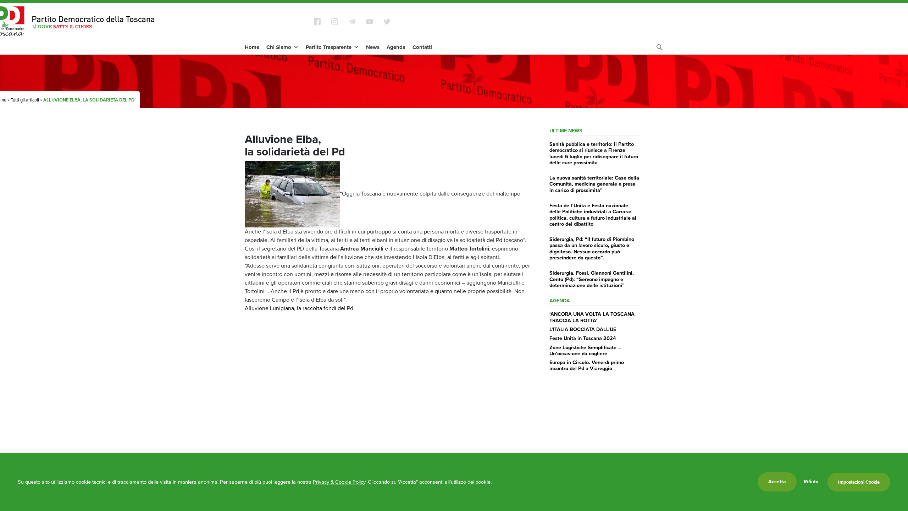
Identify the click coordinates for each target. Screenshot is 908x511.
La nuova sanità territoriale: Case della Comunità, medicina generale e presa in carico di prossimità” (594, 184)
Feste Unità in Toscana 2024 (582, 338)
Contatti (422, 47)
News (373, 47)
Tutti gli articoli (25, 100)
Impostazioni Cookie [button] (859, 482)
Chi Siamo (278, 47)
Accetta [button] (777, 481)
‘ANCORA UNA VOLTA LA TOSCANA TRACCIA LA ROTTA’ (592, 317)
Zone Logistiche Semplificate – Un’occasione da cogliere (585, 350)
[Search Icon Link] (659, 49)
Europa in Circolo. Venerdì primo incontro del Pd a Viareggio (586, 365)
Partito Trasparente (328, 47)
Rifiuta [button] (811, 482)
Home (252, 47)
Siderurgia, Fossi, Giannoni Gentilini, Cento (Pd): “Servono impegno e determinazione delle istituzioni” (591, 279)
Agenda (396, 47)
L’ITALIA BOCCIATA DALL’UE (582, 329)
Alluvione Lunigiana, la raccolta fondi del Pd (299, 308)
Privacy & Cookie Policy (339, 482)
